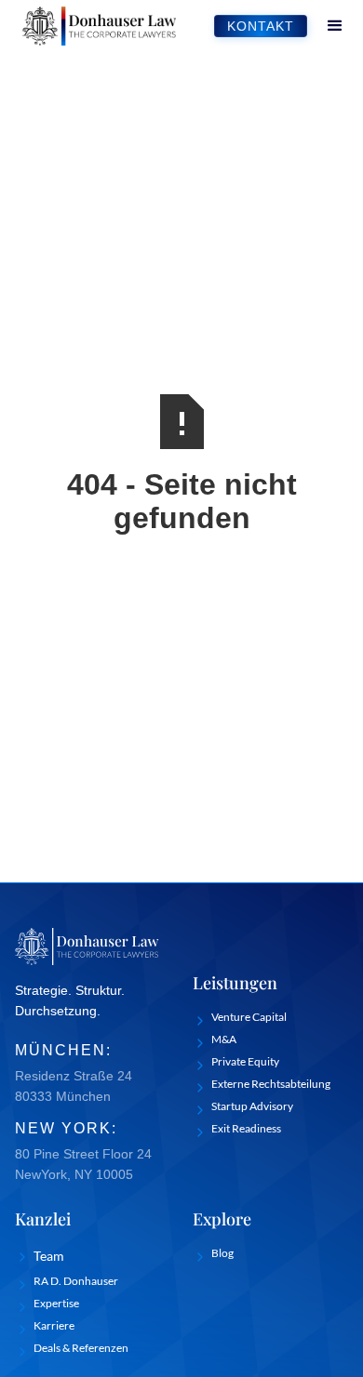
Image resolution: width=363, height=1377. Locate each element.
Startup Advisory (252, 1106)
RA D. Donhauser (76, 1281)
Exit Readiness (246, 1128)
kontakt (260, 26)
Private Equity (245, 1061)
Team (49, 1256)
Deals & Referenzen (81, 1348)
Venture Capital (249, 1017)
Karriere (54, 1325)
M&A (223, 1039)
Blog (222, 1253)
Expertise (56, 1303)
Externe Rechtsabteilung (270, 1084)
